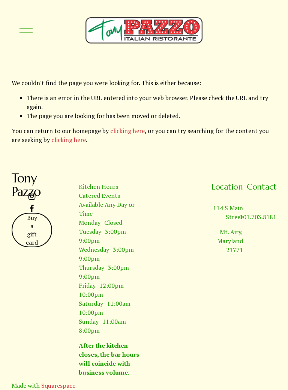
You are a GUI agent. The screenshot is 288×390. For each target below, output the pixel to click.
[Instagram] (32, 196)
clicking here (127, 131)
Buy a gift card (32, 230)
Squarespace (58, 385)
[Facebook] (32, 208)
